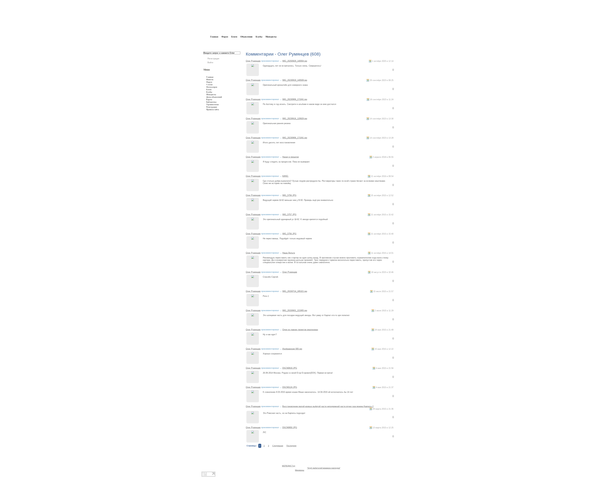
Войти (210, 62)
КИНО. (285, 176)
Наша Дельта (288, 253)
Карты (209, 99)
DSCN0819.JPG (289, 368)
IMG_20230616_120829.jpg (294, 118)
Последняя (291, 446)
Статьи (209, 84)
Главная (221, 44)
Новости (209, 79)
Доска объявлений (214, 97)
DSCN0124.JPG (289, 387)
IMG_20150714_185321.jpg (294, 291)
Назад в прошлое (290, 157)
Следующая (277, 446)
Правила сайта (212, 109)
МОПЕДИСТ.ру (288, 466)
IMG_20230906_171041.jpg (294, 99)
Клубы (259, 37)
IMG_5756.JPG (289, 195)
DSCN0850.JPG (289, 427)
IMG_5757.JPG (289, 214)
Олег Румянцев (237, 44)
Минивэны (299, 470)
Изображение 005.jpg (292, 349)
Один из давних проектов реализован (300, 329)
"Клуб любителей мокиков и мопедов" (323, 468)
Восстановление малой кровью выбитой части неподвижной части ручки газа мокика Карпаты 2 (327, 406)
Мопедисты (271, 37)
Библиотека (211, 102)
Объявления (246, 37)
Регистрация (213, 58)
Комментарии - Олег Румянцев (266, 44)
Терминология (212, 104)
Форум (224, 37)
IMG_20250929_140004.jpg (294, 61)
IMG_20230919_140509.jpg (294, 80)
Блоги (234, 37)
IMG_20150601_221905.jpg (294, 310)
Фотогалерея (211, 87)
